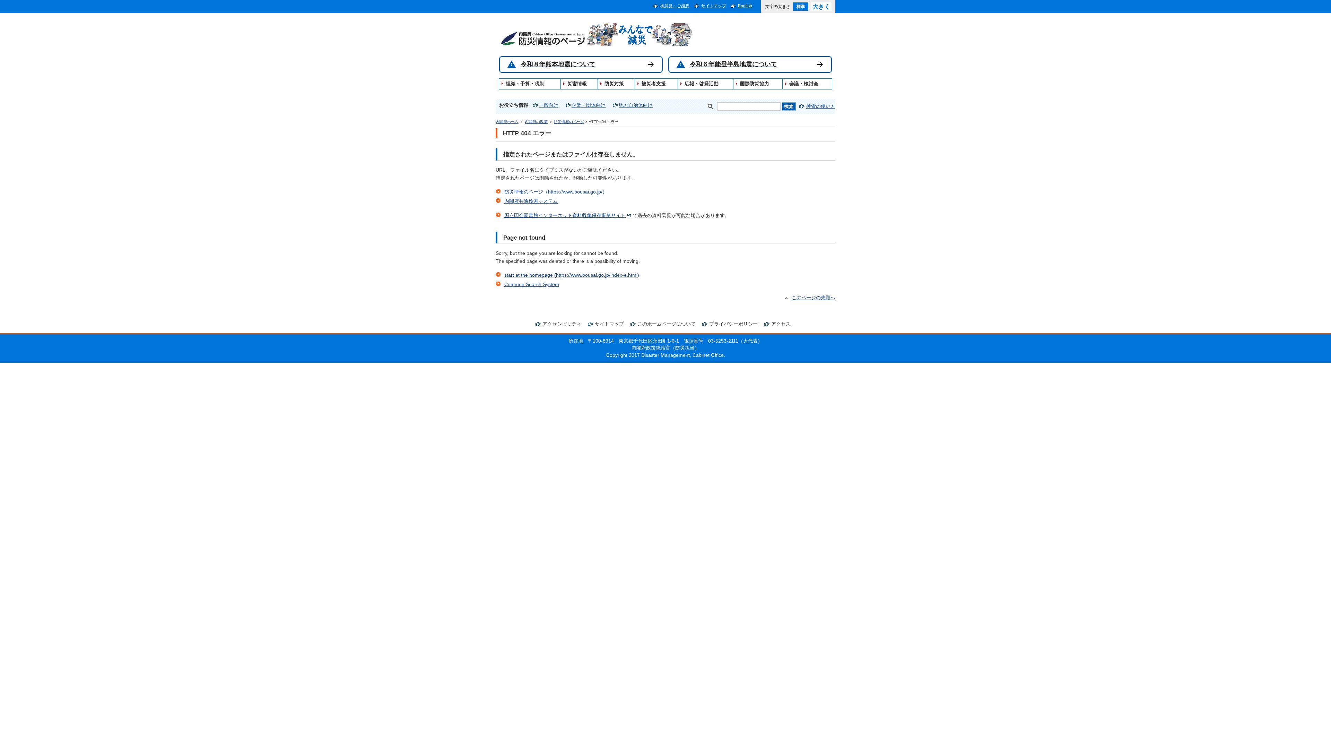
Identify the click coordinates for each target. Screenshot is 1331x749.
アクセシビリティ (561, 324)
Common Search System (531, 284)
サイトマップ (713, 5)
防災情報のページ (569, 122)
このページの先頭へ (813, 297)
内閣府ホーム (507, 122)
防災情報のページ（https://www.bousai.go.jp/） (555, 192)
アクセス (781, 324)
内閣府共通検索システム (531, 201)
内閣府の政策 (536, 122)
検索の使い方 (820, 106)
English (745, 5)
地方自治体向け (636, 105)
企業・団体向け (589, 105)
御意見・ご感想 (674, 5)
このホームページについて (666, 324)
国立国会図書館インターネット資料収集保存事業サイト (565, 215)
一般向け (548, 105)
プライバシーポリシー (733, 324)
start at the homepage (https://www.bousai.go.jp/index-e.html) (571, 275)
